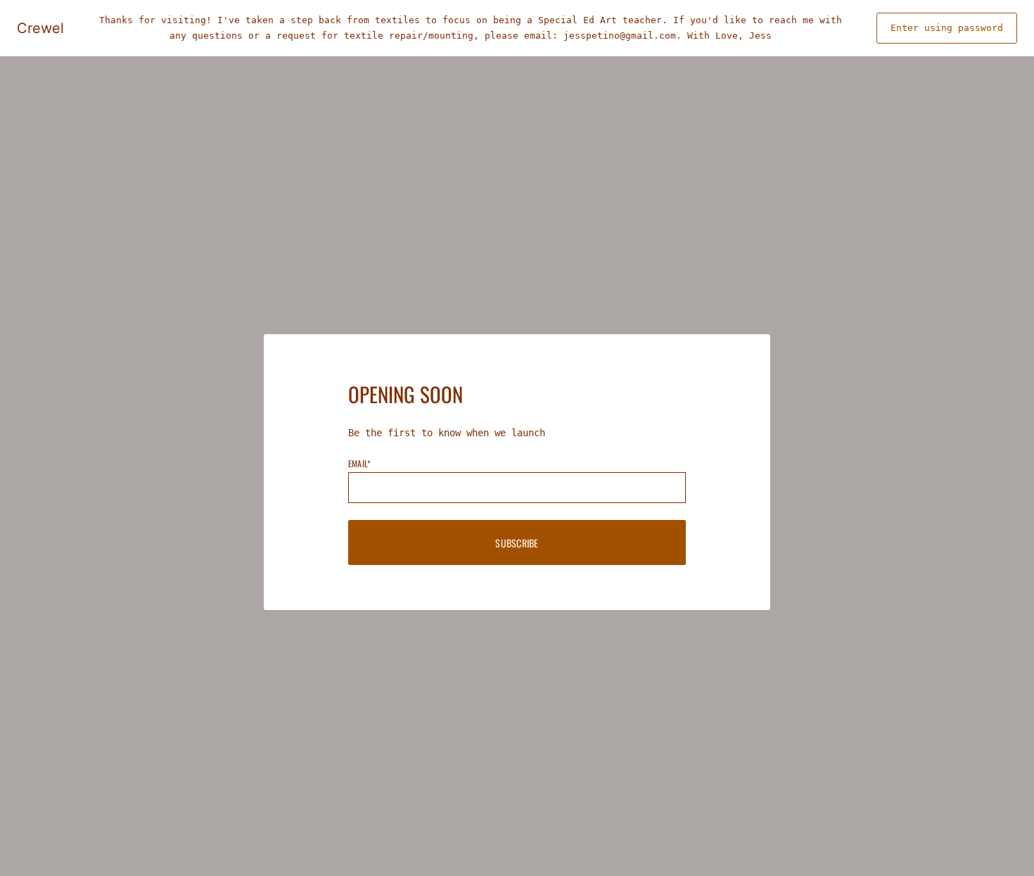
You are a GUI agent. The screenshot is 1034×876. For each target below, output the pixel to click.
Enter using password (947, 28)
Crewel (40, 28)
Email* (359, 463)
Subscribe (517, 542)
